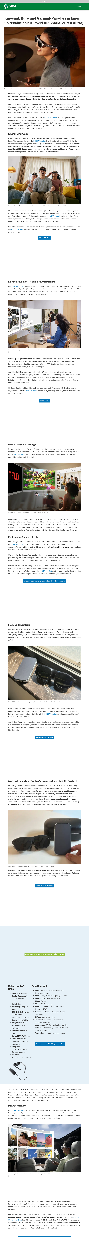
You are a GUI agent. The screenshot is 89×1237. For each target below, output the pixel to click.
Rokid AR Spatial (39, 141)
